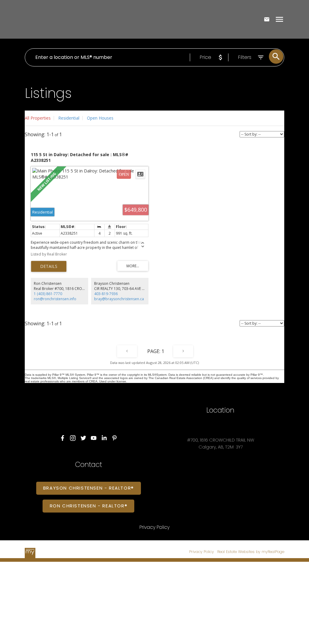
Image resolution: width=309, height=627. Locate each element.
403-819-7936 (106, 293)
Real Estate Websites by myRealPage (250, 551)
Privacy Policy (201, 551)
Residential (68, 118)
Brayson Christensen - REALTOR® (88, 488)
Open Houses (100, 118)
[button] (62, 438)
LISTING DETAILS (48, 266)
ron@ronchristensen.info (55, 298)
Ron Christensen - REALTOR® (89, 506)
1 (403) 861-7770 (48, 293)
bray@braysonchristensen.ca (119, 298)
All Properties (38, 118)
